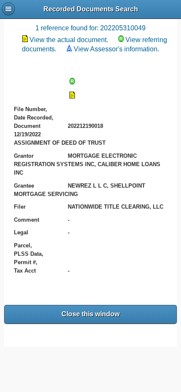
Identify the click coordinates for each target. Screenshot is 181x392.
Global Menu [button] (8, 9)
